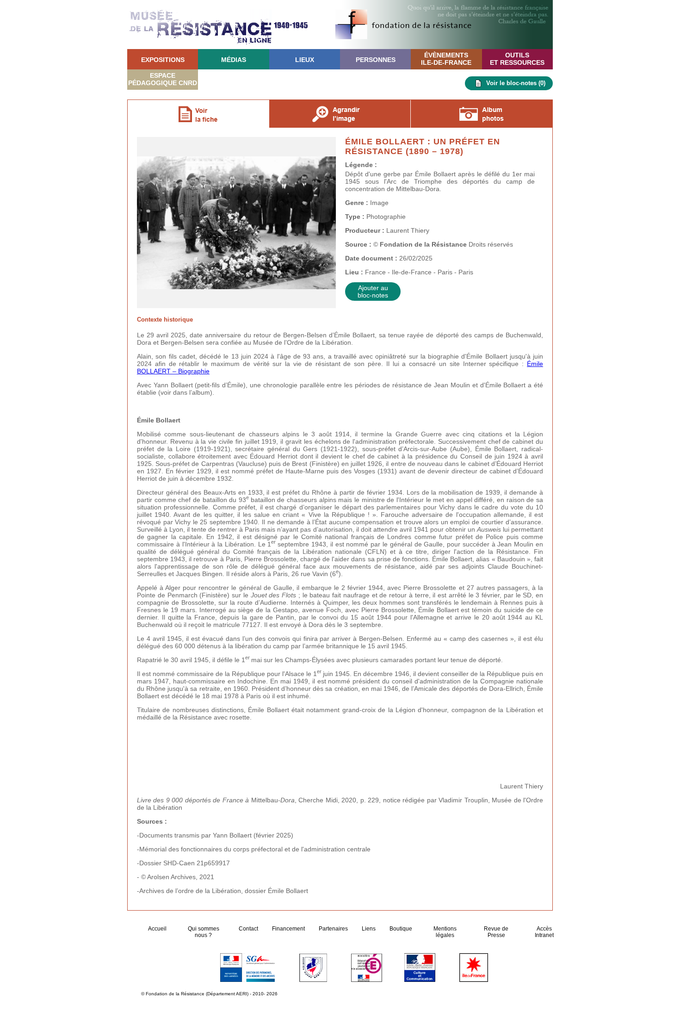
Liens (369, 928)
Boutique (400, 928)
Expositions (163, 59)
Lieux (304, 59)
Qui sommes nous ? (203, 931)
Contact (248, 928)
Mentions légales (445, 931)
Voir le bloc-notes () (515, 83)
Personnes (376, 59)
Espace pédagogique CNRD (162, 79)
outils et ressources (517, 58)
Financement (288, 928)
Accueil (158, 928)
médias (233, 59)
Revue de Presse (496, 931)
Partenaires (333, 928)
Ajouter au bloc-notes (373, 291)
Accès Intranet (544, 931)
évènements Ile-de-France (446, 58)
